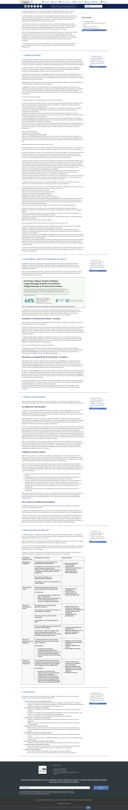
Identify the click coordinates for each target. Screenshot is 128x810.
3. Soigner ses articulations (90, 26)
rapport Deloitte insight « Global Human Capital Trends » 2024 (40, 337)
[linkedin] (28, 6)
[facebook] (38, 6)
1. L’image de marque (88, 21)
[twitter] (41, 6)
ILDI (57, 774)
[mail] (35, 6)
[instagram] (31, 6)
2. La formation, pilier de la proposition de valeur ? (94, 24)
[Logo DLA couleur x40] (26, 1)
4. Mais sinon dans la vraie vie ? (91, 28)
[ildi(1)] (43, 766)
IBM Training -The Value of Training (51, 322)
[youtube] (25, 6)
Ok (88, 807)
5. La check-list (86, 30)
